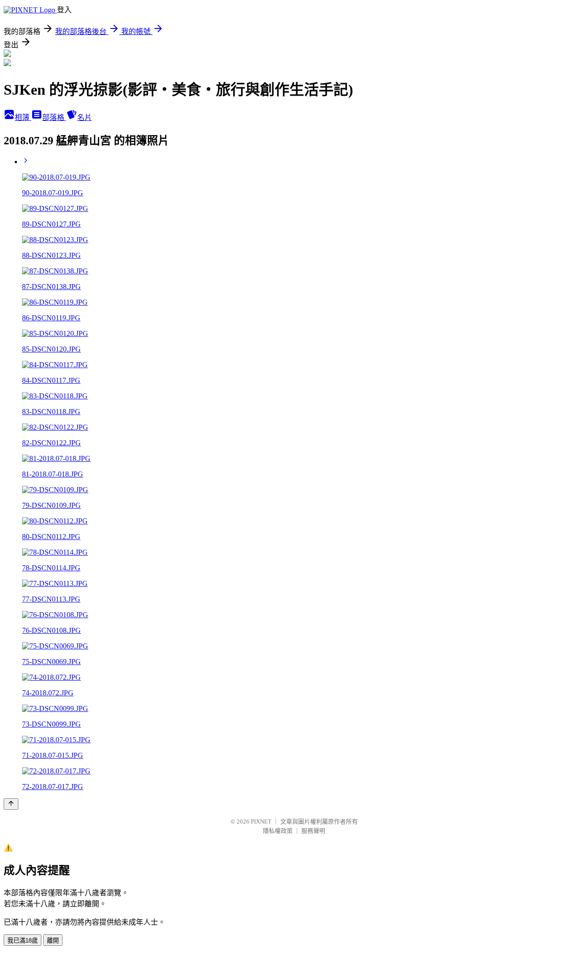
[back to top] (11, 804)
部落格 (54, 117)
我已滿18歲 (22, 940)
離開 (53, 940)
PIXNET (261, 821)
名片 (84, 117)
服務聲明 (313, 830)
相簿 (23, 117)
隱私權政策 (278, 830)
